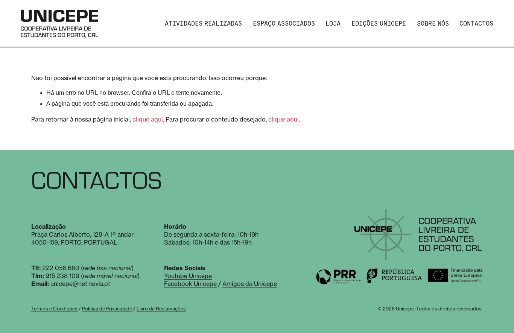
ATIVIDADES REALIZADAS (203, 23)
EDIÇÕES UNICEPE (378, 23)
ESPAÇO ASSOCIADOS (284, 23)
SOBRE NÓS (433, 23)
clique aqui (147, 119)
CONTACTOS (476, 23)
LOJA (333, 23)
